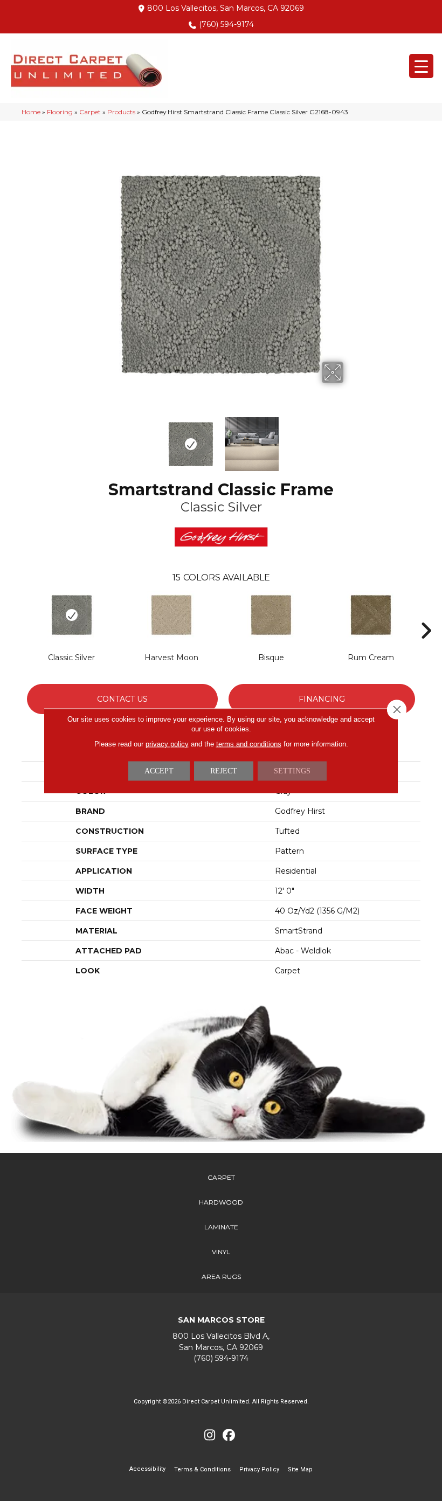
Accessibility (147, 1468)
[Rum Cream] (370, 615)
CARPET (221, 1177)
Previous (91, 438)
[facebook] (229, 1435)
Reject (223, 770)
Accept (159, 770)
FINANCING (322, 699)
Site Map (300, 1469)
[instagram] (210, 1435)
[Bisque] (271, 615)
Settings (292, 770)
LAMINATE (221, 1227)
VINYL (221, 1252)
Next (350, 438)
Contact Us (122, 699)
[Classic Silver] (71, 615)
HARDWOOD (221, 1202)
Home (31, 112)
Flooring (60, 112)
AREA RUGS (221, 1276)
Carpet (90, 112)
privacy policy (167, 743)
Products (121, 112)
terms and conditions (248, 743)
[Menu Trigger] (421, 66)
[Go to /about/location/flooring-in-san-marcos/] (221, 1342)
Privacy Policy (259, 1469)
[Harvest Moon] (171, 615)
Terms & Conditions (202, 1469)
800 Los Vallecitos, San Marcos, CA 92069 (225, 8)
